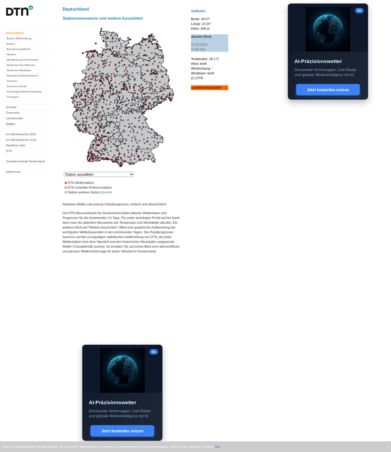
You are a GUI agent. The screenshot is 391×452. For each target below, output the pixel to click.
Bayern (11, 43)
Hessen (11, 54)
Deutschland (15, 33)
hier (217, 446)
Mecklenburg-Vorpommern (23, 59)
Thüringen (13, 96)
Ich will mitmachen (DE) (21, 134)
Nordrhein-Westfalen (19, 70)
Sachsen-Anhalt (16, 86)
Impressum (13, 171)
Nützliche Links (16, 145)
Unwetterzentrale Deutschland (25, 161)
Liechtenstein (14, 118)
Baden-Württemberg (19, 38)
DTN (9, 151)
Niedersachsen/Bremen (21, 65)
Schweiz (11, 107)
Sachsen (12, 80)
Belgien (10, 123)
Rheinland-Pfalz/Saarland (22, 75)
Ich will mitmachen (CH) (21, 139)
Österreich (13, 112)
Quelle (106, 192)
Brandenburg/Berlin (19, 49)
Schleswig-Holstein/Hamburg (24, 91)
